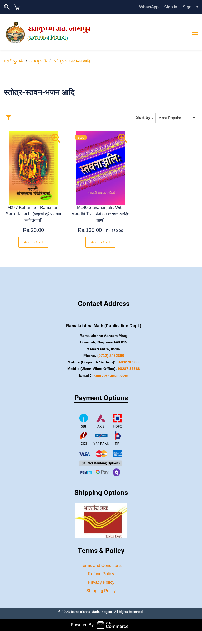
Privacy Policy (101, 582)
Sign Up (190, 7)
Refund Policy (101, 574)
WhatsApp (149, 7)
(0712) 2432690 (110, 355)
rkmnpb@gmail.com (110, 375)
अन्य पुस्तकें (38, 61)
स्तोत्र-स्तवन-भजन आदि (71, 61)
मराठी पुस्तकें (13, 61)
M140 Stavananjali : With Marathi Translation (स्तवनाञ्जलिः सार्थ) (100, 213)
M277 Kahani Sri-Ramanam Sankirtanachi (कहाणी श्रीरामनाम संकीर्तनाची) (33, 213)
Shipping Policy (101, 590)
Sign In (170, 7)
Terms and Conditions (101, 565)
